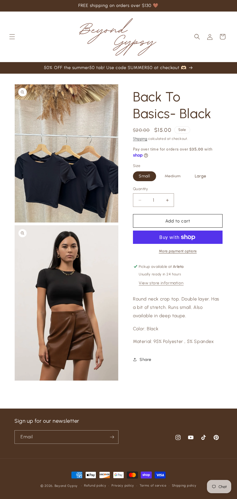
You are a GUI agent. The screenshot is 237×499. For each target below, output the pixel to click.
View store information (161, 283)
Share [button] (145, 359)
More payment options (178, 251)
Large (200, 176)
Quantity (140, 189)
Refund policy (95, 485)
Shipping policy (184, 485)
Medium (175, 177)
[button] (12, 36)
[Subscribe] (111, 437)
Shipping (140, 139)
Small (144, 176)
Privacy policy (123, 485)
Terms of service (153, 485)
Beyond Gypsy (67, 486)
